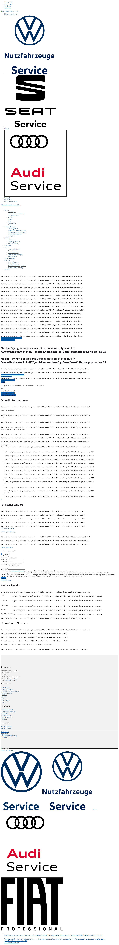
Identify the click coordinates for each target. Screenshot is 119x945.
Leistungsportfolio (14, 249)
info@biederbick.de (11, 680)
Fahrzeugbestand (9, 227)
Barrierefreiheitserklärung (9, 735)
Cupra (10, 225)
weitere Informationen (10, 558)
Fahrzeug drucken (18, 374)
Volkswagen (12, 212)
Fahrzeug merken (6, 376)
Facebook (7, 6)
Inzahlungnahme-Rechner (8, 395)
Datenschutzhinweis (18, 571)
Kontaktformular (13, 262)
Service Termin (6, 715)
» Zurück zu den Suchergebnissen (11, 338)
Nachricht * (4, 569)
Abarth (10, 219)
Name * (3, 560)
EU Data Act (4, 737)
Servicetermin (12, 256)
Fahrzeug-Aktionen (14, 242)
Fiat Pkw (10, 217)
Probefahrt (11, 236)
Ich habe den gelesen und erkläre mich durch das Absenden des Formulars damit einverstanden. (39, 571)
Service (6, 247)
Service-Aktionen (13, 243)
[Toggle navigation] (20, 205)
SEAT (9, 221)
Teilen (3, 382)
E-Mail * (3, 562)
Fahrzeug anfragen (7, 374)
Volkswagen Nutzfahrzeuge (16, 214)
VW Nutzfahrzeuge (7, 689)
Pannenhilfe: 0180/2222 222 (11, 273)
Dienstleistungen (13, 251)
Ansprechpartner (13, 264)
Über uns (7, 260)
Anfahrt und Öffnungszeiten (17, 266)
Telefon (5, 564)
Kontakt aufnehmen (7, 750)
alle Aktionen (12, 240)
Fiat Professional (13, 215)
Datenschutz (8, 2)
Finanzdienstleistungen (15, 255)
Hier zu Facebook (6, 726)
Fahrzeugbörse (13, 229)
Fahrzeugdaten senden (7, 393)
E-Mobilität (7, 245)
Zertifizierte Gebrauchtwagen (17, 230)
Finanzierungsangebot (8, 380)
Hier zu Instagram (6, 728)
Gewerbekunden (9, 258)
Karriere (6, 269)
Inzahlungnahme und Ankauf (17, 232)
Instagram (7, 8)
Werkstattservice (13, 253)
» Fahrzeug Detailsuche (8, 340)
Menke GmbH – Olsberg (15, 268)
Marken (6, 210)
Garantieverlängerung (15, 234)
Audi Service (12, 223)
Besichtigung (7, 556)
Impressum (8, 4)
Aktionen (7, 238)
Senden (3, 578)
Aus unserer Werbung (8, 712)
